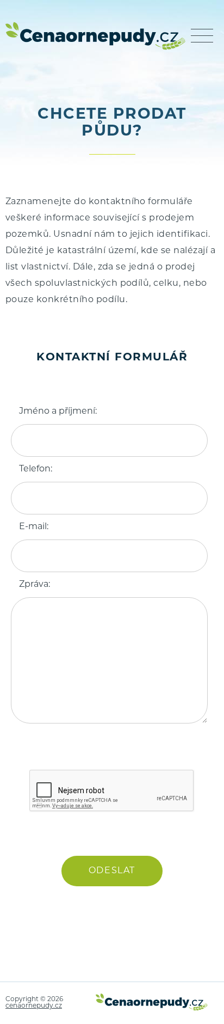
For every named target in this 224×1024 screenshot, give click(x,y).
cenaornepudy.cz (33, 1006)
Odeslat (112, 871)
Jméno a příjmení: (58, 411)
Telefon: (35, 469)
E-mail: (33, 527)
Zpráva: (34, 584)
